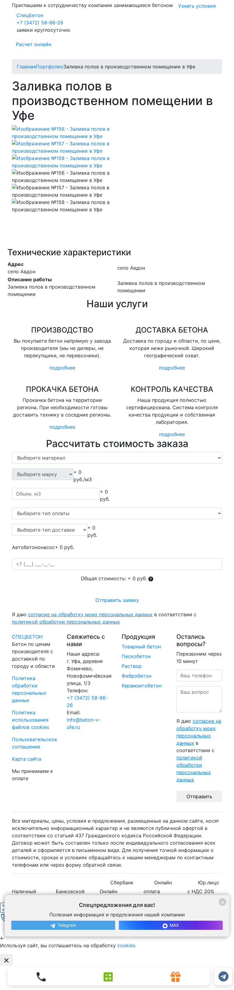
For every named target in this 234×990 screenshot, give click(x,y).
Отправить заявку (117, 600)
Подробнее (62, 368)
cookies (126, 945)
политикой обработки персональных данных (66, 622)
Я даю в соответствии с (104, 618)
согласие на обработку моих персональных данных (90, 614)
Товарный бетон (141, 646)
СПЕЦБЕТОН (27, 637)
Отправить (199, 796)
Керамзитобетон (141, 685)
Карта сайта (26, 759)
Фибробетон (136, 676)
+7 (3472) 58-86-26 (39, 23)
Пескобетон (136, 656)
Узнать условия (197, 6)
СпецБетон (29, 15)
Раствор (132, 666)
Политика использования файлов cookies (30, 719)
